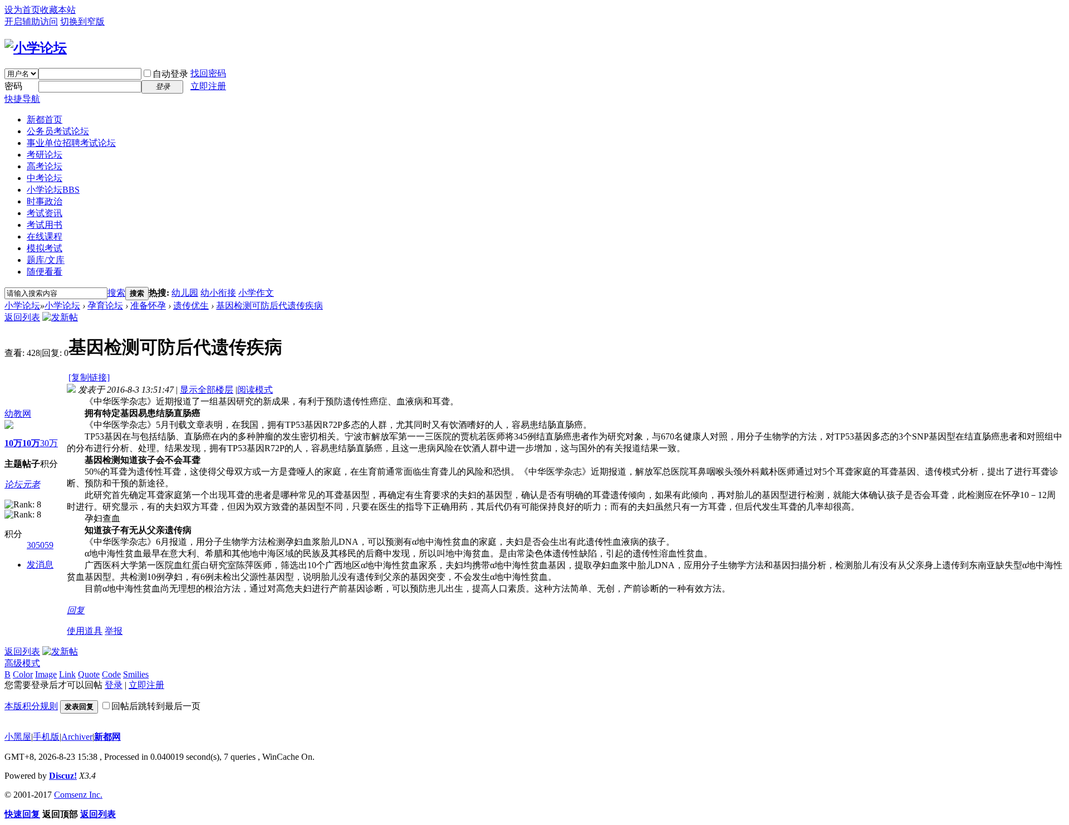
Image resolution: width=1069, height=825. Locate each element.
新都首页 (44, 119)
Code (111, 674)
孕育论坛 (105, 305)
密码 (13, 86)
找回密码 (208, 73)
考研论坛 (44, 154)
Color (23, 674)
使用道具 (84, 631)
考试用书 (44, 225)
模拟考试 (44, 248)
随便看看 (44, 271)
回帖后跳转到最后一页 (155, 706)
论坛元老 (22, 484)
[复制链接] (89, 377)
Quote (89, 674)
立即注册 (208, 86)
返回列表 (22, 317)
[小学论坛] (35, 48)
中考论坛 (44, 178)
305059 (40, 545)
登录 (113, 685)
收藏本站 (58, 9)
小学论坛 (53, 189)
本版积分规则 (31, 706)
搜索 (116, 292)
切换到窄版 (82, 21)
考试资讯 (44, 213)
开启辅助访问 (31, 21)
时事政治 (44, 201)
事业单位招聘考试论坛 (71, 143)
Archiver (76, 736)
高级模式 (22, 663)
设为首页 (22, 9)
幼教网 (17, 413)
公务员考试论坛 (58, 131)
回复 (76, 610)
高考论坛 (44, 166)
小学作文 (256, 292)
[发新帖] (60, 317)
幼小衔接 (218, 292)
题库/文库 (46, 260)
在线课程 (44, 236)
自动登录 (170, 74)
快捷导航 (22, 99)
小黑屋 (17, 736)
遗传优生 (191, 305)
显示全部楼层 (206, 389)
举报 (113, 631)
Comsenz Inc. (78, 794)
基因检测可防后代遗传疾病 (269, 305)
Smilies (136, 674)
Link (67, 674)
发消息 (40, 564)
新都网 (107, 736)
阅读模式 (255, 389)
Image (46, 674)
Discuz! (63, 775)
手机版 (46, 736)
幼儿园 (184, 292)
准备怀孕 (148, 305)
